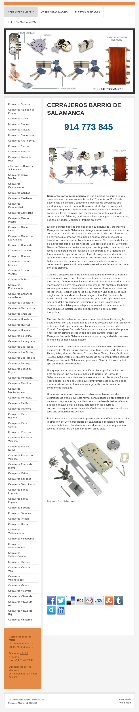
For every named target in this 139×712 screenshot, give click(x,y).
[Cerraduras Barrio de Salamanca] (88, 468)
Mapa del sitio (38, 700)
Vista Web (125, 702)
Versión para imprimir (21, 700)
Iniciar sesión (125, 699)
